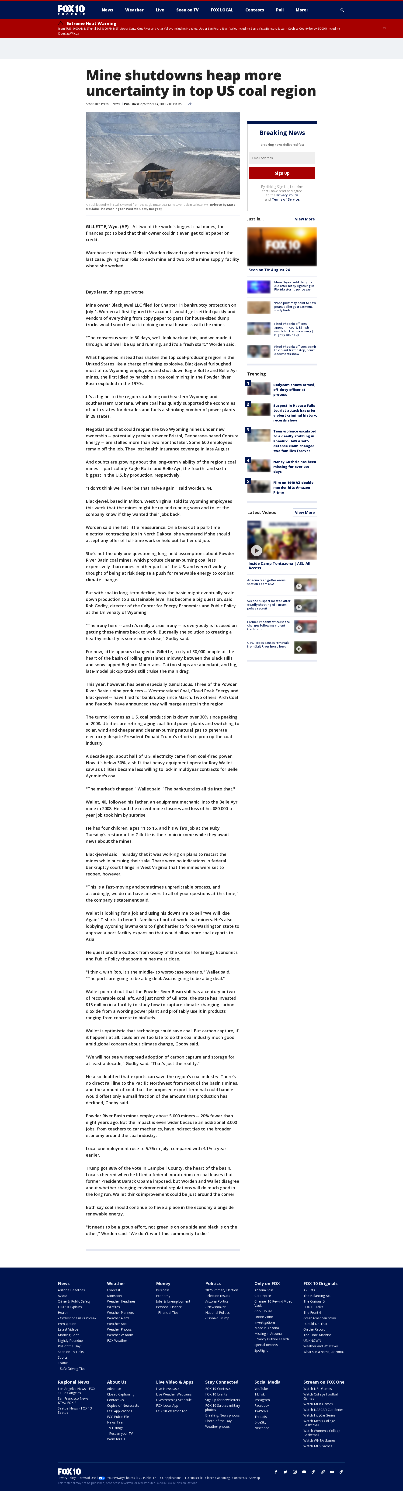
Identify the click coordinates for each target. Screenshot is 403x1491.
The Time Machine (317, 1335)
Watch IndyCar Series (319, 1415)
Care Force (262, 1295)
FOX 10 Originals (320, 1283)
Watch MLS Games (317, 1446)
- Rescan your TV (120, 1433)
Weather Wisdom (120, 1335)
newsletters (341, 1472)
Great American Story (319, 1318)
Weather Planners (120, 1312)
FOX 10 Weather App (172, 1411)
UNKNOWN (312, 1340)
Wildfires (113, 1307)
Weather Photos (119, 1329)
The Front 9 (312, 1312)
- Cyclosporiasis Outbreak (77, 1318)
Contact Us (115, 1400)
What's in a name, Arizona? (323, 1351)
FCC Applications (119, 1411)
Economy (163, 1295)
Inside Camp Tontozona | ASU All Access (279, 565)
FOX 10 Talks (313, 1307)
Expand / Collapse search (342, 10)
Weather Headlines (121, 1301)
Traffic (63, 1363)
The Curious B (314, 1301)
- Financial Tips (167, 1312)
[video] (282, 540)
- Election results (217, 1295)
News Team (116, 1422)
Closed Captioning (120, 1394)
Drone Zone (263, 1316)
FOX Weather (117, 1340)
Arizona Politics (216, 1301)
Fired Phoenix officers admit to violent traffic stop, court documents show (295, 350)
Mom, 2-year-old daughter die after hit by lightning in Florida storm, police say (294, 285)
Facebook (261, 1405)
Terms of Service (285, 199)
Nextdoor (261, 1428)
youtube (304, 1472)
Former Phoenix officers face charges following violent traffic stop (268, 625)
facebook (276, 1472)
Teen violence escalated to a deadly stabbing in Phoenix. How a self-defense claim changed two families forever (294, 441)
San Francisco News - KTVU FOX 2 (74, 1400)
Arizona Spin (263, 1290)
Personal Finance (169, 1307)
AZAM (62, 1295)
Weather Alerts (118, 1318)
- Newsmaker (215, 1307)
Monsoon (114, 1295)
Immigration (67, 1323)
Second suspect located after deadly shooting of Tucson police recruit (269, 604)
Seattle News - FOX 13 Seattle (75, 1410)
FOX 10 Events (216, 1394)
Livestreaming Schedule (174, 1400)
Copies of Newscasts (123, 1405)
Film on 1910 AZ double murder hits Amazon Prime (293, 487)
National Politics (217, 1312)
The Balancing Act (317, 1295)
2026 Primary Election (221, 1290)
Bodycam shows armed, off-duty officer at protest (294, 389)
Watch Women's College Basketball (321, 1432)
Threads (260, 1416)
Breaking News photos (222, 1415)
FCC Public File (118, 1416)
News (116, 104)
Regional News (73, 1382)
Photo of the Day (218, 1421)
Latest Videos (261, 512)
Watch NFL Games (317, 1388)
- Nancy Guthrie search (271, 1339)
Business (163, 1290)
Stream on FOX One (323, 1382)
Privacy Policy (287, 195)
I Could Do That (315, 1323)
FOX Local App (167, 1405)
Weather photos (217, 1426)
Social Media (267, 1382)
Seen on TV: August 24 (269, 270)
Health (63, 1312)
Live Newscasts (168, 1388)
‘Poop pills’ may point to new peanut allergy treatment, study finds (295, 306)
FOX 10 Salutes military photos (222, 1407)
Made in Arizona (266, 1328)
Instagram (262, 1400)
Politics (213, 1283)
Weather (116, 1283)
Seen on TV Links (71, 1351)
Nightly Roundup (70, 1340)
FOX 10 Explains (70, 1307)
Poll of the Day (69, 1346)
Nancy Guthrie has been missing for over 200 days (294, 467)
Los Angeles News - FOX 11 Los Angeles (76, 1390)
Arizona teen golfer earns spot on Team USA (266, 582)
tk (313, 1472)
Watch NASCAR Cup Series (323, 1409)
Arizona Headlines (71, 1290)
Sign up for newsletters (222, 1400)
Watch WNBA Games (319, 1440)
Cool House (263, 1311)
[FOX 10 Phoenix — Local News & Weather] (73, 10)
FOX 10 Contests (218, 1388)
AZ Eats (309, 1290)
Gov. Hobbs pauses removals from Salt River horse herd (268, 644)
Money (163, 1283)
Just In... (255, 219)
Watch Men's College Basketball (319, 1423)
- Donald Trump (217, 1318)
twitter (285, 1472)
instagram (295, 1472)
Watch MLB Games (318, 1404)
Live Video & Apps (174, 1382)
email (332, 1472)
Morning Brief (68, 1335)
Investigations (264, 1322)
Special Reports (266, 1344)
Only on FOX (267, 1283)
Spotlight (261, 1350)
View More (305, 219)
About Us (116, 1382)
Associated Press (97, 104)
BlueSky (260, 1422)
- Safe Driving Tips (71, 1368)
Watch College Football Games (320, 1396)
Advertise (114, 1388)
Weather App (117, 1323)
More (301, 10)
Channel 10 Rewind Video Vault (273, 1303)
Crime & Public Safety (74, 1301)
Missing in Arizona (268, 1333)
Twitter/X (261, 1411)
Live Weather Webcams (174, 1394)
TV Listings (115, 1428)
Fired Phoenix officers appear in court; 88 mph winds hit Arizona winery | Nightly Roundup (294, 329)
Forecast (113, 1290)
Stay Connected (221, 1382)
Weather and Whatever (320, 1346)
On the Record (314, 1329)
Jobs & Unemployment (173, 1301)
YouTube (261, 1388)
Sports (63, 1357)
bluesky (323, 1472)
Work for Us (116, 1439)
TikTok (259, 1394)
